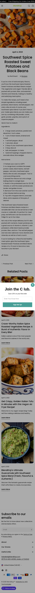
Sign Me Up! (17, 305)
